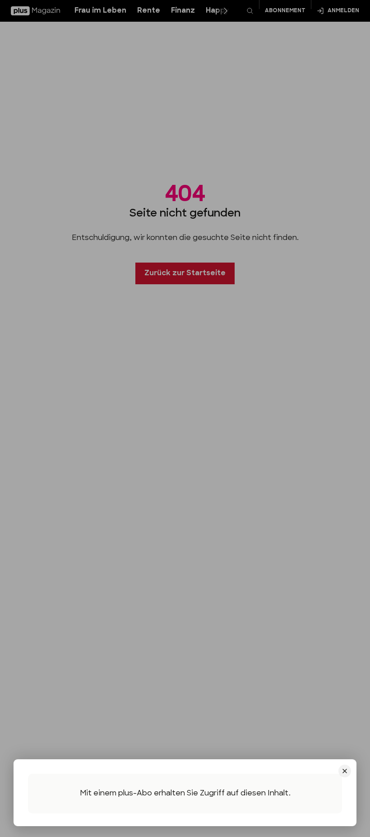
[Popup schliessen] (185, 418)
